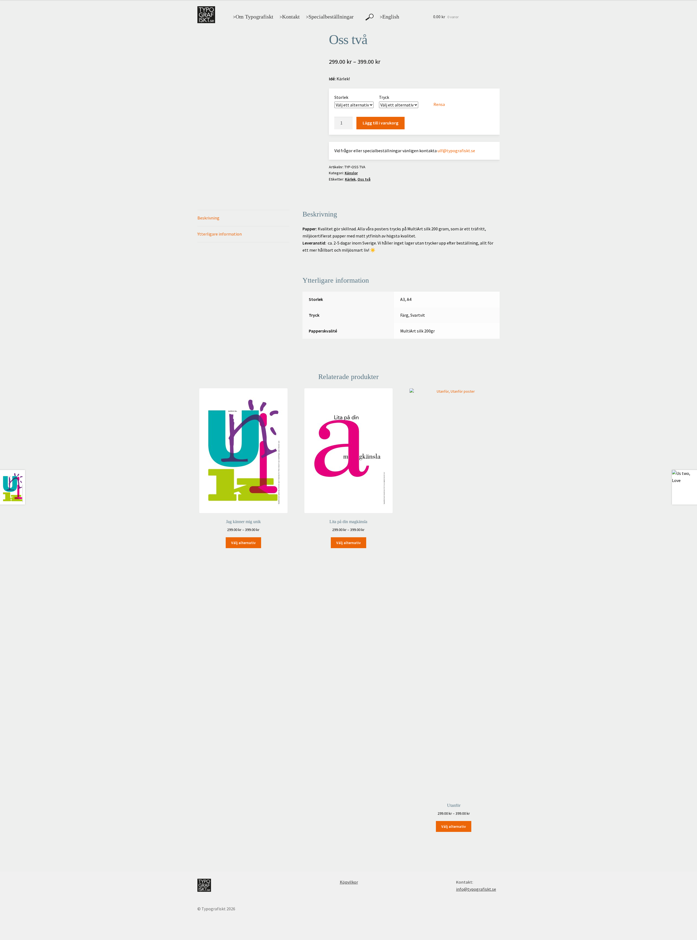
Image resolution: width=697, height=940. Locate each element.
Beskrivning (208, 218)
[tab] (243, 218)
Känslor (351, 172)
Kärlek (350, 179)
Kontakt (290, 17)
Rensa (439, 104)
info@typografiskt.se (476, 889)
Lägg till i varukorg (380, 123)
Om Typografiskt (253, 17)
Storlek (341, 97)
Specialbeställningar (330, 17)
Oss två (364, 179)
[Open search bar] (369, 17)
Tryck (384, 97)
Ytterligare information (219, 234)
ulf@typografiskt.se (456, 150)
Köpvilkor (349, 882)
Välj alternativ (243, 542)
